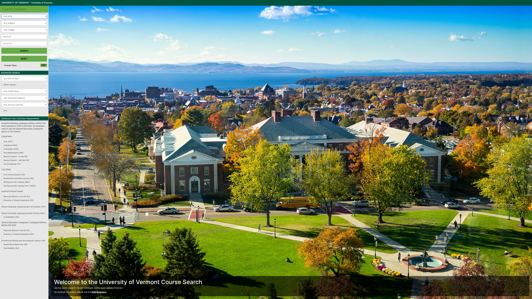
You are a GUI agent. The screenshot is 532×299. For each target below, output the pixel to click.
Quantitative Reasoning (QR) (15, 244)
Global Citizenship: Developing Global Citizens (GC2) (23, 213)
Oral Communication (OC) (14, 175)
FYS (5, 111)
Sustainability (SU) (11, 217)
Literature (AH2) (10, 145)
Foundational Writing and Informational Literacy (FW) (23, 241)
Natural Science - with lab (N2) (16, 160)
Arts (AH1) (8, 142)
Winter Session (10, 85)
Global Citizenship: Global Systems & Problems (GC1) (23, 207)
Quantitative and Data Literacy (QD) (19, 178)
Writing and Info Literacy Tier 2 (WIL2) (20, 186)
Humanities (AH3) (11, 149)
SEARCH (24, 51)
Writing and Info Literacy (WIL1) (17, 182)
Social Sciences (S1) (12, 164)
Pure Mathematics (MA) (13, 153)
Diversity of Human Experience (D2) (19, 200)
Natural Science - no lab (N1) (16, 156)
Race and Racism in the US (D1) (17, 196)
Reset (24, 58)
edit (44, 65)
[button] (24, 23)
